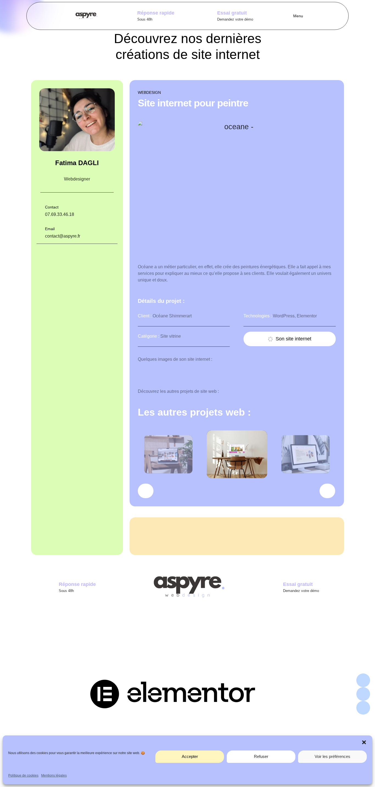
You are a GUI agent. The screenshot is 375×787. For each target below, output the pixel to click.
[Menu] (288, 16)
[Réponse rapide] (128, 14)
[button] (364, 742)
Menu (298, 16)
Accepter (190, 756)
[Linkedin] (363, 694)
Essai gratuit (232, 13)
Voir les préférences (332, 756)
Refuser (261, 756)
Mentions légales (54, 775)
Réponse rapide (155, 13)
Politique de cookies (23, 775)
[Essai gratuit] (208, 14)
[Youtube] (363, 708)
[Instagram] (363, 680)
